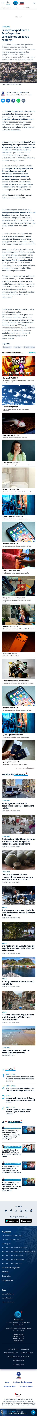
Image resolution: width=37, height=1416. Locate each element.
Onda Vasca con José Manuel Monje (14, 1248)
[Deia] (7, 1382)
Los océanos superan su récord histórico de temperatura (16, 1051)
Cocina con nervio (8, 1302)
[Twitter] (3, 101)
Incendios (17, 8)
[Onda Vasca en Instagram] (21, 1210)
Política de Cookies (27, 1353)
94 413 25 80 (20, 1325)
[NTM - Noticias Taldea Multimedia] (18, 1375)
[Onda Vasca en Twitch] (26, 1210)
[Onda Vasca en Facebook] (11, 1210)
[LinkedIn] (8, 101)
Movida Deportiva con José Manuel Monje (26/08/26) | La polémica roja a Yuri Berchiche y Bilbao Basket (11, 1186)
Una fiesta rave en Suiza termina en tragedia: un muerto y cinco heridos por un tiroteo (18, 948)
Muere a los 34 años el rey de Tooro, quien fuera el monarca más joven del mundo (20, 1100)
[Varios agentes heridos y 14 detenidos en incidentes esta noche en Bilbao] (18, 788)
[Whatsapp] (18, 101)
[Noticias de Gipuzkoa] (22, 1382)
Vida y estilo (10, 1074)
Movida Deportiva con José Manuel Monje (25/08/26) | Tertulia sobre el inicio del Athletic (11, 1169)
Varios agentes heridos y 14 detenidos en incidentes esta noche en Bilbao (18, 806)
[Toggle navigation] (2, 2)
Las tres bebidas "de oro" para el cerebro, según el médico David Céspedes (18, 1112)
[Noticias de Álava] (9, 1386)
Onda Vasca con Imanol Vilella (13, 1260)
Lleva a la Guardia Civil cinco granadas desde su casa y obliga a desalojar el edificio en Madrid (17, 877)
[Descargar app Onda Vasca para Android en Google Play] (12, 1221)
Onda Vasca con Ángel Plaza (12, 1264)
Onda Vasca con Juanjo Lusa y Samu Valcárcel (18, 1252)
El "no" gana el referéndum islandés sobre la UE (18, 982)
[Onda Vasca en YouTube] (16, 1210)
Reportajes (6, 1276)
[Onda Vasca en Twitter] (6, 1210)
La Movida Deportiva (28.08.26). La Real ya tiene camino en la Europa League (11, 1153)
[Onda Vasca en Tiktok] (31, 1210)
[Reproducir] (25, 1131)
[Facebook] (13, 101)
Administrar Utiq (18, 1360)
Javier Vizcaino (7, 1298)
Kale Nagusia (6, 1244)
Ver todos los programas (11, 1268)
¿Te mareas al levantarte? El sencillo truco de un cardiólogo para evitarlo (20, 1089)
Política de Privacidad (11, 1353)
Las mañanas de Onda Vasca (12, 1236)
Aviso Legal (25, 1349)
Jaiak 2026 (26, 8)
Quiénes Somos (13, 1349)
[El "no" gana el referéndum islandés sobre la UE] (18, 967)
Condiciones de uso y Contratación (18, 1356)
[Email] (23, 101)
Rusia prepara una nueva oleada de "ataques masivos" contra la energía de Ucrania (18, 912)
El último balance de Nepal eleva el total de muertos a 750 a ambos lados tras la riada (18, 1017)
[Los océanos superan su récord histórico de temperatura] (18, 1035)
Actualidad (6, 801)
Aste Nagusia (7, 8)
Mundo (4, 907)
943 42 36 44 (20, 1330)
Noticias (5, 1272)
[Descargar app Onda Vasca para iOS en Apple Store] (26, 1221)
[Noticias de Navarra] (26, 1386)
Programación (7, 1280)
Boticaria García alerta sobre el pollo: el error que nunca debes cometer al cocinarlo (20, 1079)
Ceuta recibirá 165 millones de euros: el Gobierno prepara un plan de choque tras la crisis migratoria (18, 841)
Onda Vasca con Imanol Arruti (12, 1256)
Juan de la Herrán (8, 1294)
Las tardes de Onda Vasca (11, 1240)
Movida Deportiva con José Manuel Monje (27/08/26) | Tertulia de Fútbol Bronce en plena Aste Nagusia (11, 1135)
